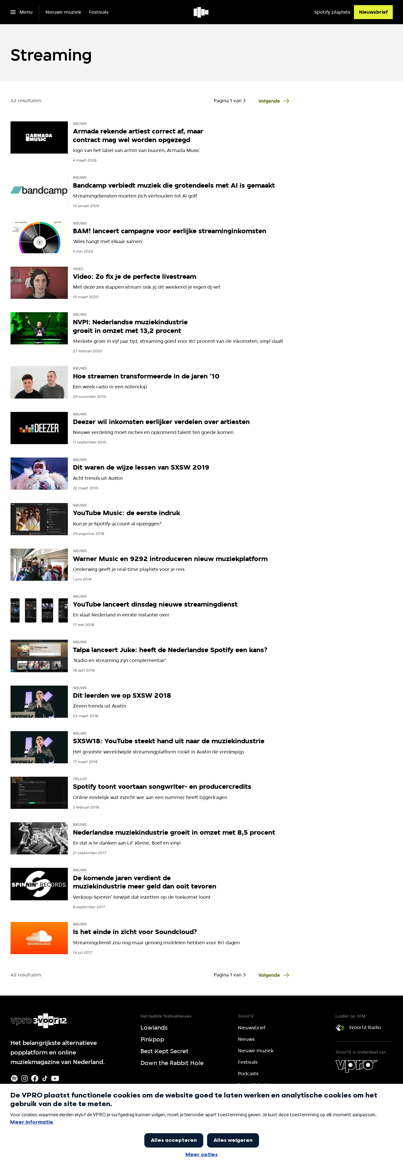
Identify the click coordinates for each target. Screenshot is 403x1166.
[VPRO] (356, 1066)
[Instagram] (24, 1078)
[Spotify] (14, 1078)
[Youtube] (55, 1078)
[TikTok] (45, 1078)
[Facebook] (35, 1078)
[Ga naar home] (201, 12)
